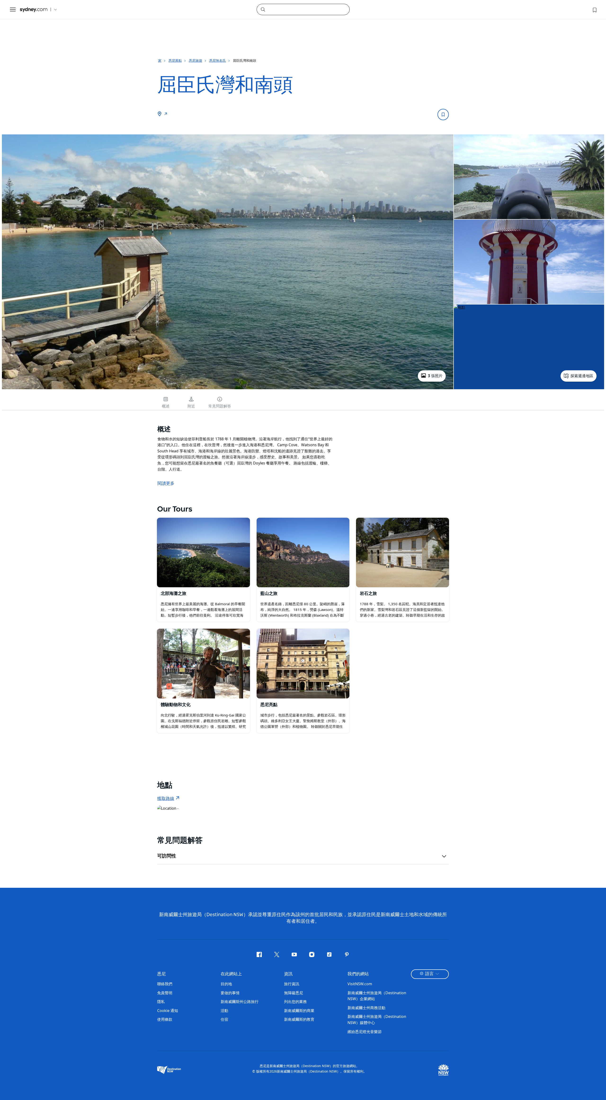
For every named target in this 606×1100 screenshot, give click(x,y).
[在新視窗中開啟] (203, 552)
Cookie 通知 (167, 1010)
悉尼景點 (175, 60)
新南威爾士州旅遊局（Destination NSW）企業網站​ (377, 996)
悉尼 (161, 974)
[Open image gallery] (227, 388)
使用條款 (164, 1019)
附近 (191, 406)
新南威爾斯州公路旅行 (239, 1001)
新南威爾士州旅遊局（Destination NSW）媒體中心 (377, 1019)
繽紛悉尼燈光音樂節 (365, 1031)
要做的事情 (230, 992)
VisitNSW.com (360, 983)
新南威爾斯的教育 (299, 1019)
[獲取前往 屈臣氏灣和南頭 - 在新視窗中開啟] (166, 114)
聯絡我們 (164, 983)
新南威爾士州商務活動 (366, 1007)
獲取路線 (165, 799)
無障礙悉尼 (293, 992)
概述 (165, 406)
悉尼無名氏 (217, 60)
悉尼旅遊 (195, 60)
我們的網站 (358, 974)
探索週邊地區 (581, 376)
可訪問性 (166, 856)
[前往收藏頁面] (594, 9)
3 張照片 (435, 376)
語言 (429, 974)
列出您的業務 (295, 1001)
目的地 (226, 983)
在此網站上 (231, 974)
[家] (33, 9)
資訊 (288, 974)
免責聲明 (164, 992)
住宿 (224, 1019)
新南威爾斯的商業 (299, 1010)
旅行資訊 (291, 983)
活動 (224, 1010)
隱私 (161, 1001)
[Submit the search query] (262, 9)
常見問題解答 (219, 406)
